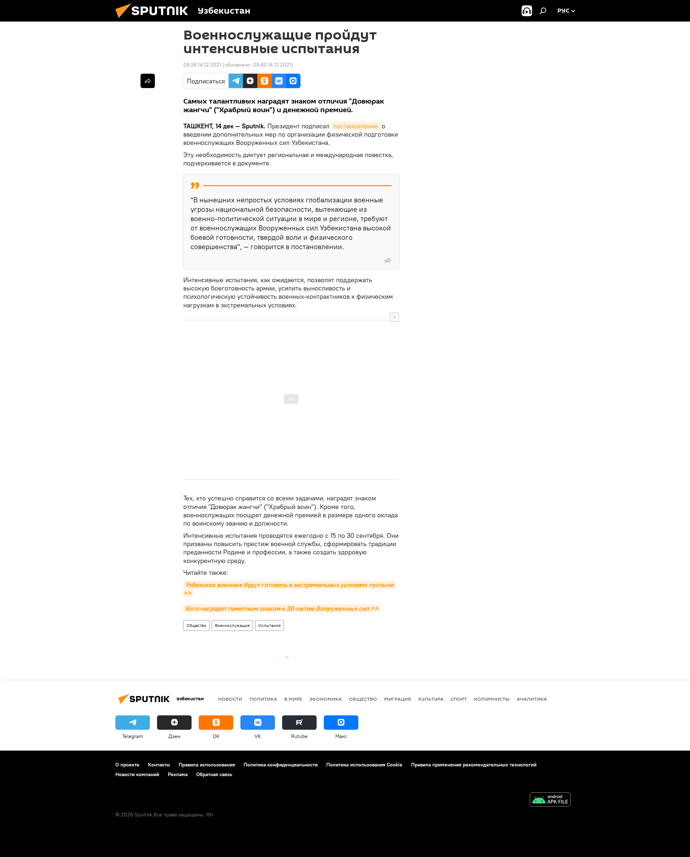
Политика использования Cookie (364, 764)
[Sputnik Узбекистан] (154, 20)
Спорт (459, 699)
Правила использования (207, 764)
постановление (355, 126)
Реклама (178, 774)
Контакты (159, 764)
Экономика (325, 699)
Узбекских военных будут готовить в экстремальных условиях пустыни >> (289, 589)
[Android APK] (550, 800)
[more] (388, 260)
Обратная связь (214, 774)
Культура (430, 699)
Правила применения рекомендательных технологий (474, 764)
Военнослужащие (232, 625)
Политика (263, 699)
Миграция (397, 699)
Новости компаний (137, 774)
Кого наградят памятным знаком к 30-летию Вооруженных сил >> (281, 608)
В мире (293, 699)
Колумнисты (492, 699)
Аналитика (532, 699)
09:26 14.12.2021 (202, 64)
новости (230, 699)
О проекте (127, 764)
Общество (196, 625)
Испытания (269, 625)
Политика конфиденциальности (281, 764)
